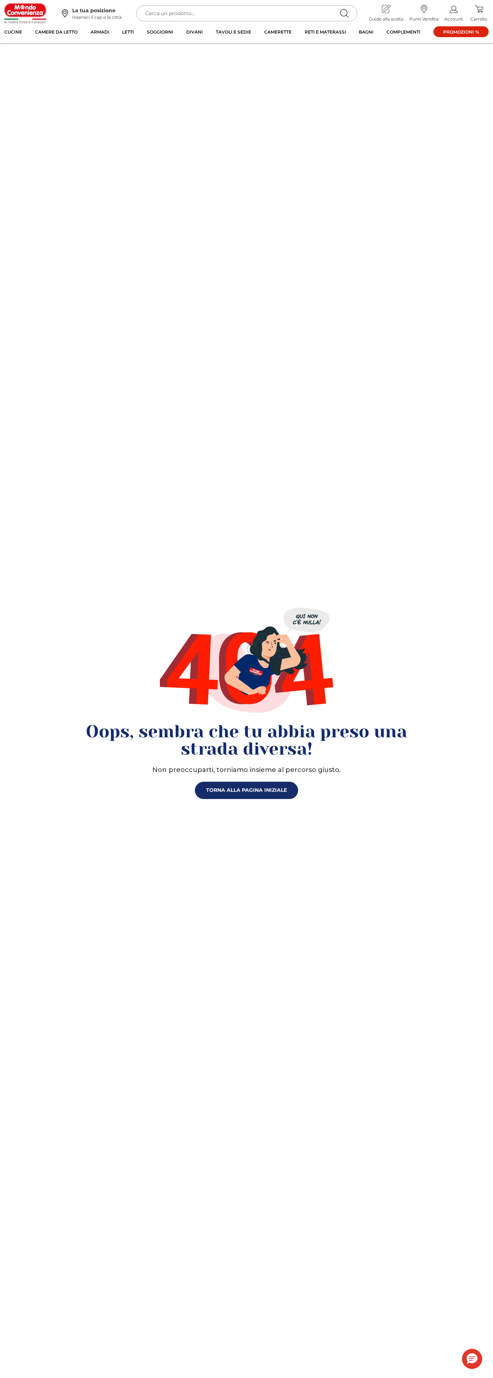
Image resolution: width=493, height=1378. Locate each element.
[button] (472, 1359)
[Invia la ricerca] (344, 13)
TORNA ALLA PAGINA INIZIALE (246, 790)
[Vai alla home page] (25, 13)
